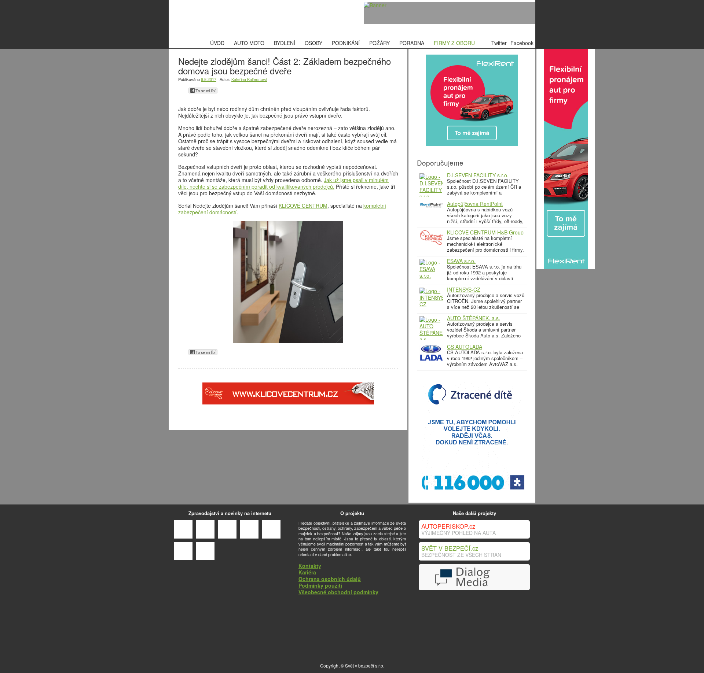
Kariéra (307, 572)
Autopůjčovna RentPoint (475, 203)
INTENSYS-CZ (463, 289)
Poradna (411, 43)
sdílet (202, 90)
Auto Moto (249, 43)
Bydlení (284, 43)
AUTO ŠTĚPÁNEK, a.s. (473, 318)
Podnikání (346, 43)
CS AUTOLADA (464, 346)
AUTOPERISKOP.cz (448, 526)
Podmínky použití (320, 585)
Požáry (379, 43)
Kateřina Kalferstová (249, 79)
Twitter (499, 43)
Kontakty (309, 565)
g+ (182, 90)
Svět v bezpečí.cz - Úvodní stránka (225, 19)
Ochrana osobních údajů (329, 579)
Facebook (522, 43)
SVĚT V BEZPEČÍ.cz (449, 548)
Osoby (313, 43)
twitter (224, 90)
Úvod (217, 43)
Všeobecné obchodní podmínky (338, 592)
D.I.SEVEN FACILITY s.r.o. (478, 175)
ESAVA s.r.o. (461, 261)
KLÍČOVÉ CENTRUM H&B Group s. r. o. (485, 235)
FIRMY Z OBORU (454, 43)
